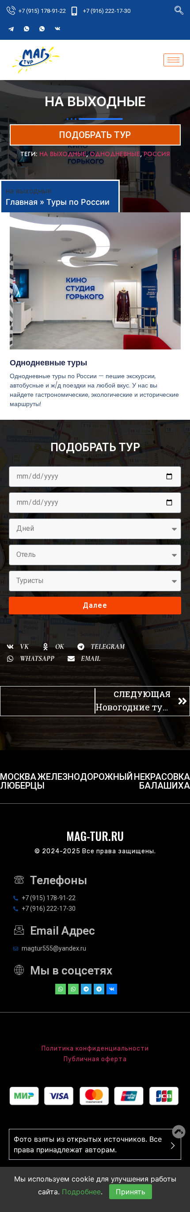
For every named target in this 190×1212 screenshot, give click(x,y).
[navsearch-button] (179, 11)
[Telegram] (11, 28)
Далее (95, 605)
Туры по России (78, 202)
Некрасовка (162, 776)
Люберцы (22, 785)
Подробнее (81, 1191)
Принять (130, 1191)
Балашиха (164, 785)
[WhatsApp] (26, 28)
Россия (157, 154)
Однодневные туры (48, 362)
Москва (18, 776)
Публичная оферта (95, 1059)
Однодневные (115, 154)
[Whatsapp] (60, 989)
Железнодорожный (85, 776)
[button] (17, 647)
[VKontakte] (57, 28)
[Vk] (111, 989)
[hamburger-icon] (173, 60)
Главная (22, 202)
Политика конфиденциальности (95, 1048)
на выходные (62, 154)
